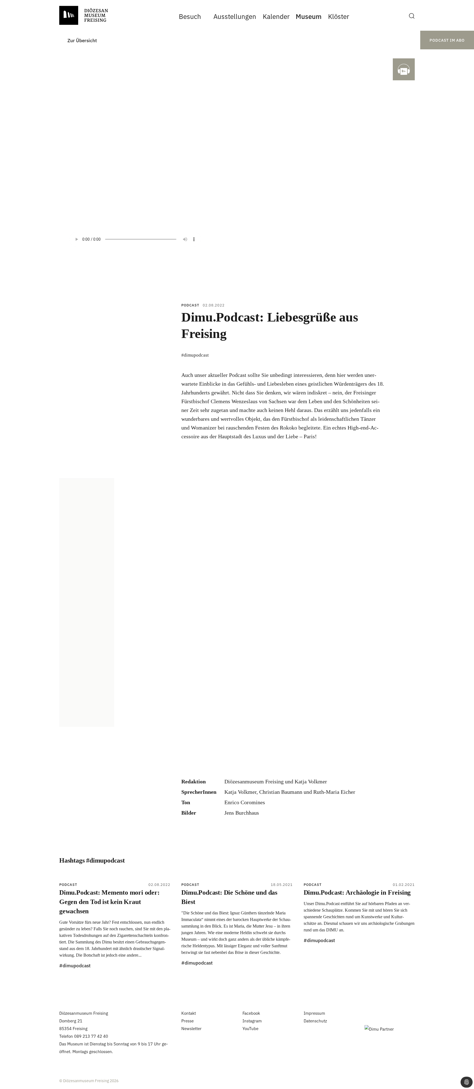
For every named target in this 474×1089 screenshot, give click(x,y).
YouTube (250, 1028)
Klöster (338, 16)
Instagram (252, 1020)
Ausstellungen (234, 16)
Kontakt (188, 1013)
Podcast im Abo (447, 40)
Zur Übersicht (82, 40)
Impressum (314, 1013)
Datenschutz (315, 1020)
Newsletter (191, 1028)
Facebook (251, 1013)
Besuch (190, 16)
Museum (308, 16)
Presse (187, 1020)
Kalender (276, 16)
